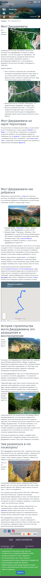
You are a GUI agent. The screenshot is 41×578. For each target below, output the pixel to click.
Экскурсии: (35, 16)
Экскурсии (13, 9)
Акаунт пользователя (24, 540)
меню (35, 2)
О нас (11, 540)
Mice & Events (14, 17)
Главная (3, 21)
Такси (11, 13)
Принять (20, 572)
